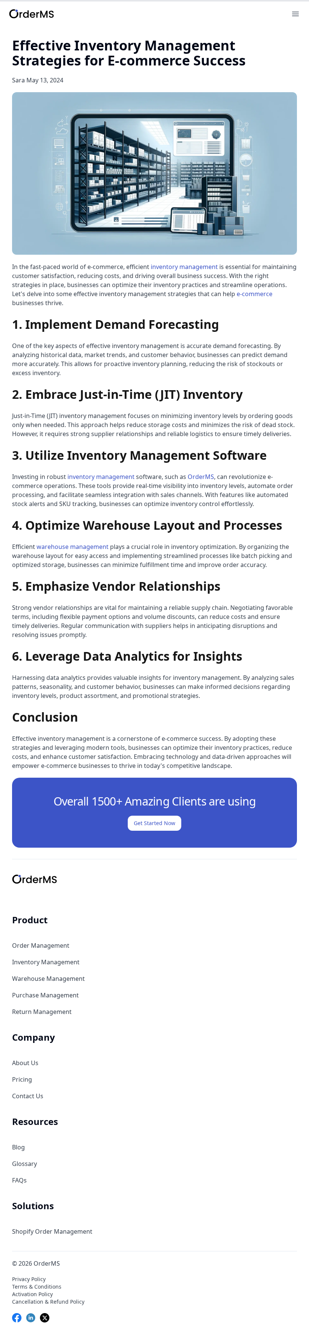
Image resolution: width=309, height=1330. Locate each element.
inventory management (184, 267)
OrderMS (201, 477)
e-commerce (254, 294)
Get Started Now (154, 823)
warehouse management (73, 547)
